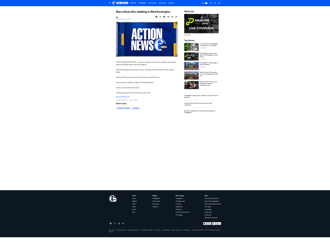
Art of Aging (179, 215)
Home (134, 198)
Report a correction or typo (123, 97)
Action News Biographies (212, 201)
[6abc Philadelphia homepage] (120, 3)
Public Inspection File (176, 230)
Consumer (179, 204)
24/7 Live (133, 3)
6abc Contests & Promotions (213, 204)
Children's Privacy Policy (133, 230)
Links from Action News (182, 212)
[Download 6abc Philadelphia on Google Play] (216, 223)
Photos (134, 209)
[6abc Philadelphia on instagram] (119, 223)
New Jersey (162, 3)
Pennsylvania (152, 3)
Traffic (134, 204)
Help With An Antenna (211, 217)
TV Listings (208, 206)
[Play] (201, 23)
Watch (134, 206)
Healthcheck (179, 206)
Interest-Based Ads (166, 230)
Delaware (171, 3)
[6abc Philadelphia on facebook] (110, 223)
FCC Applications (187, 230)
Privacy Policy (112, 230)
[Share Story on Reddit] (164, 16)
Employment (208, 212)
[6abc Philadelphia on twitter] (115, 223)
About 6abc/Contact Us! (211, 198)
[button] (110, 3)
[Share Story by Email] (172, 16)
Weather (134, 201)
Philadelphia (142, 3)
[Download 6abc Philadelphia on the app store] (207, 223)
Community (208, 215)
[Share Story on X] (160, 16)
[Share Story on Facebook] (156, 16)
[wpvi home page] (113, 198)
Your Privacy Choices (121, 230)
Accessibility (208, 209)
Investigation (179, 198)
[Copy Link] (176, 16)
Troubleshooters (180, 201)
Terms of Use (157, 230)
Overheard (179, 209)
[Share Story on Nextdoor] (168, 16)
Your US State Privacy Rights (146, 230)
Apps (133, 212)
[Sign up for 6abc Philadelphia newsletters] (123, 223)
